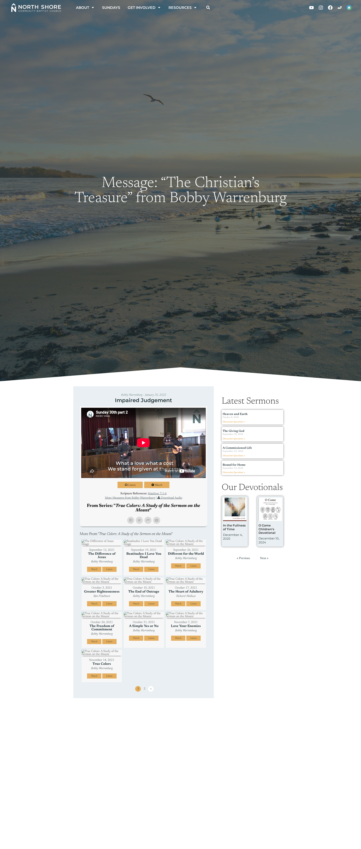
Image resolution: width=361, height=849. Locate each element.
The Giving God (233, 431)
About (82, 7)
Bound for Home (234, 464)
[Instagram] (321, 7)
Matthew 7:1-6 (157, 493)
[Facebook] (330, 7)
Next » (271, 477)
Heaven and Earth (235, 414)
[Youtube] (311, 7)
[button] (208, 7)
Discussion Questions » (234, 422)
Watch (158, 485)
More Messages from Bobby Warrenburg (130, 497)
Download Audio (171, 497)
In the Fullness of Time (234, 527)
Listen (132, 485)
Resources (180, 7)
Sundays (111, 7)
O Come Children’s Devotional (267, 529)
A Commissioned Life (237, 448)
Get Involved (141, 7)
